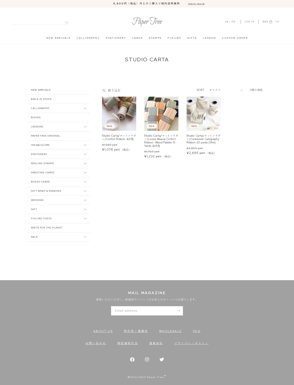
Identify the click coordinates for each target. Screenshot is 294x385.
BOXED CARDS (40, 181)
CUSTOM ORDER (235, 38)
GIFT (34, 209)
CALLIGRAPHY (88, 38)
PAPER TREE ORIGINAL (45, 135)
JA (226, 21)
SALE (34, 236)
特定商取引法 (127, 343)
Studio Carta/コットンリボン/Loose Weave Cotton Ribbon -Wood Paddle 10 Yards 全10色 (161, 141)
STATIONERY (116, 38)
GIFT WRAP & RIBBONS (46, 190)
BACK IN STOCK (41, 99)
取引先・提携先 (136, 331)
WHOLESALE (170, 331)
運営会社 (156, 343)
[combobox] (40, 20)
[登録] (178, 311)
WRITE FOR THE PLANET (47, 227)
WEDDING (37, 200)
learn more (196, 3)
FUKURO (174, 38)
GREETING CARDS (42, 172)
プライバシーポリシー (191, 343)
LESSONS (37, 126)
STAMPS (155, 38)
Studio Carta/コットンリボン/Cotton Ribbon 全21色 (119, 137)
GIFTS (192, 38)
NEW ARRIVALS (58, 38)
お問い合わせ (95, 343)
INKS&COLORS (40, 145)
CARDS (137, 38)
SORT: (201, 90)
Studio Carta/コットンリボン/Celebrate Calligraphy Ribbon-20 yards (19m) (204, 139)
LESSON (209, 38)
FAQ (197, 331)
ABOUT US (103, 331)
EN (233, 21)
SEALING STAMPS (42, 163)
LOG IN (250, 21)
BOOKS (36, 117)
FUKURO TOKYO (41, 218)
